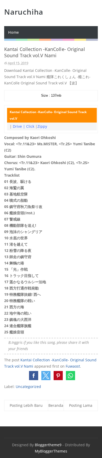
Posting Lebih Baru (26, 405)
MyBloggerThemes (51, 451)
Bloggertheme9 (48, 444)
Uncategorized (28, 386)
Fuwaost (73, 366)
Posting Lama (80, 405)
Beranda (55, 405)
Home (13, 32)
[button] (33, 375)
